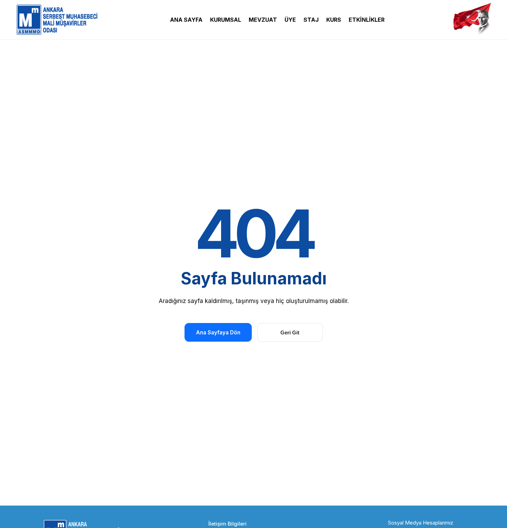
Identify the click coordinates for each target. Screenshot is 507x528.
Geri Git (289, 332)
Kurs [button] (333, 19)
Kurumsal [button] (225, 19)
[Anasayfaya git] (59, 19)
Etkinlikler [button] (367, 19)
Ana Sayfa (186, 19)
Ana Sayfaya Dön (218, 332)
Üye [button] (290, 19)
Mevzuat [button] (263, 19)
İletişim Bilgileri (227, 523)
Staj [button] (311, 19)
